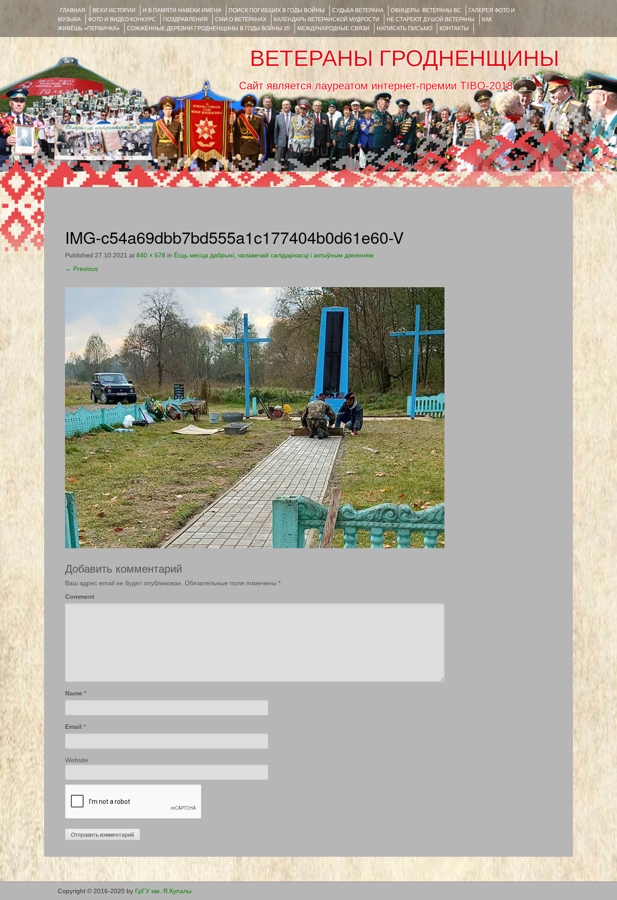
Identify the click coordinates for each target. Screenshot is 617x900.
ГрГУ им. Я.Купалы (163, 891)
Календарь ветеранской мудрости (326, 19)
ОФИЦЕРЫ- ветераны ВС (426, 10)
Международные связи (333, 28)
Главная (72, 10)
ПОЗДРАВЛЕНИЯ (185, 19)
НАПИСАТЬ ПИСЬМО (404, 28)
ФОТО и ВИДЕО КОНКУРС (122, 19)
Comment (79, 596)
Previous (81, 268)
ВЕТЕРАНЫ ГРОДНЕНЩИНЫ (404, 58)
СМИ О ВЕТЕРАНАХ (240, 19)
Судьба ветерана (357, 10)
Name (73, 693)
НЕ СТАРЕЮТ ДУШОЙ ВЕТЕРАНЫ (431, 19)
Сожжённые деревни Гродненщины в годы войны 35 (208, 28)
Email (73, 726)
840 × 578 (150, 255)
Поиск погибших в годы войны (277, 10)
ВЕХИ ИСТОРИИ (114, 10)
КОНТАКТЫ (454, 28)
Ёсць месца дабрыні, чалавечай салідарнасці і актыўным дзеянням (274, 255)
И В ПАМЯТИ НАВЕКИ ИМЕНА (182, 10)
